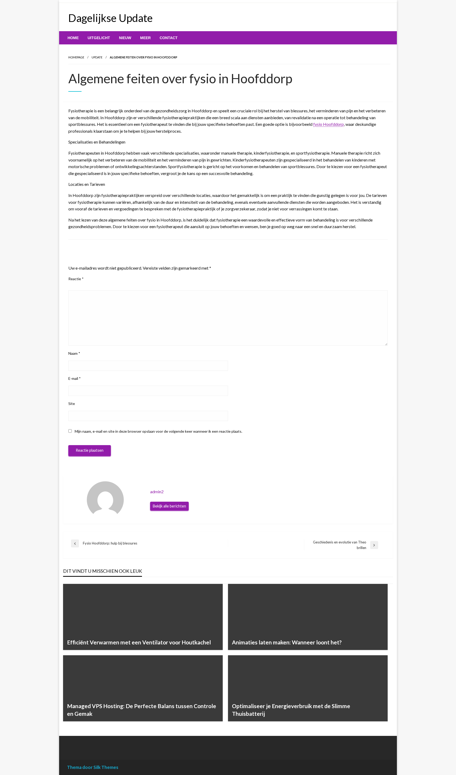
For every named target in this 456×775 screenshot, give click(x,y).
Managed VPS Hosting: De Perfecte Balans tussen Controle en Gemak (141, 710)
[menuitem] (73, 37)
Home (73, 38)
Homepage (76, 57)
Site (71, 403)
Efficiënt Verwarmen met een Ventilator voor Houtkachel (139, 642)
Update (97, 57)
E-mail (74, 378)
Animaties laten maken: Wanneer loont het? (287, 642)
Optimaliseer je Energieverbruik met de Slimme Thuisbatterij (291, 710)
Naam (74, 353)
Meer (145, 38)
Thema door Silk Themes (92, 767)
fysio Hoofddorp (328, 124)
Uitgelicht (99, 38)
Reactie (76, 278)
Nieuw (125, 38)
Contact (169, 38)
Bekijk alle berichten (169, 506)
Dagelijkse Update (110, 18)
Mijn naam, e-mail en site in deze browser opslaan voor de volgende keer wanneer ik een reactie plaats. (158, 431)
